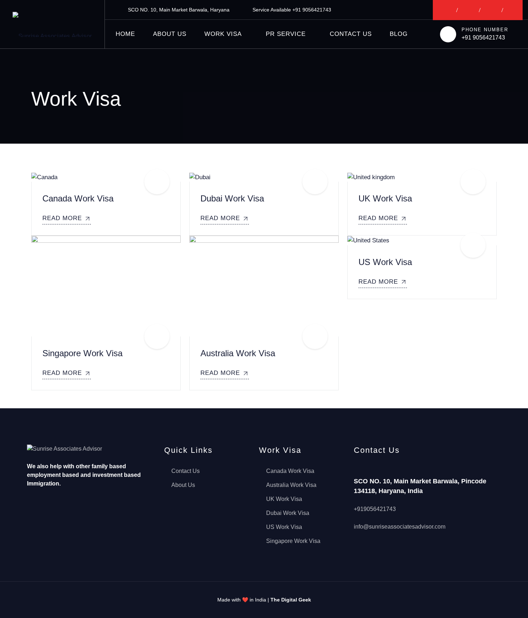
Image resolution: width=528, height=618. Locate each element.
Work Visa (223, 34)
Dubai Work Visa (232, 198)
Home (125, 34)
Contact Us (351, 34)
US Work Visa (385, 262)
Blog (399, 34)
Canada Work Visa (78, 198)
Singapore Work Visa (82, 353)
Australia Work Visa (237, 353)
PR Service (286, 34)
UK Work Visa (385, 198)
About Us (169, 34)
